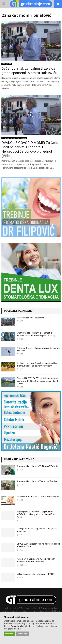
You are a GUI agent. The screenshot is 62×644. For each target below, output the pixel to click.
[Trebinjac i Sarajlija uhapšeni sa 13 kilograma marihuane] (8, 532)
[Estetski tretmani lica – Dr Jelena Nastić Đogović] (8, 500)
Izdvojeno (5, 138)
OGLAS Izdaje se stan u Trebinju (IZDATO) (35, 574)
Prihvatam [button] (9, 634)
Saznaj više (22, 634)
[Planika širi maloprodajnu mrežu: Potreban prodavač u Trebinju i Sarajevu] (8, 562)
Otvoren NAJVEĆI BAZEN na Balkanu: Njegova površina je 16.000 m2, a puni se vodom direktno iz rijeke (38, 381)
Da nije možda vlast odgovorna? (31, 318)
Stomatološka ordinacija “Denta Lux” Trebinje (37, 481)
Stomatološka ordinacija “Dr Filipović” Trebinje (37, 466)
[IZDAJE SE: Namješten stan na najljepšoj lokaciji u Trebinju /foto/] (8, 547)
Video (13, 138)
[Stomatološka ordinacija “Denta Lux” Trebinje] (8, 485)
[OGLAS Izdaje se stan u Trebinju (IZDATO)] (8, 577)
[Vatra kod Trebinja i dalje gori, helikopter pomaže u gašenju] (8, 351)
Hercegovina (6, 64)
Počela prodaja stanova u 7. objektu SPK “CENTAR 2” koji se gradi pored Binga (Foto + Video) (37, 514)
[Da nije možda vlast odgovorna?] (8, 321)
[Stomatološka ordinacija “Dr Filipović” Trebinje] (8, 470)
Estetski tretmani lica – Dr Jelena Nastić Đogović (38, 496)
